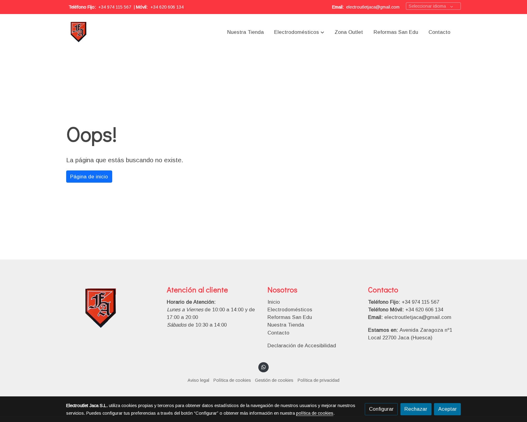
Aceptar (447, 409)
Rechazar (415, 409)
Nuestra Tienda (285, 325)
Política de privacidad (318, 380)
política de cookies (314, 413)
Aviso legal (198, 380)
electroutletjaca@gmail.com (373, 7)
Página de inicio (89, 177)
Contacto (278, 333)
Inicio (273, 302)
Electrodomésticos (289, 310)
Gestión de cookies (274, 380)
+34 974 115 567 (114, 7)
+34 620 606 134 (167, 7)
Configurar (381, 409)
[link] (79, 32)
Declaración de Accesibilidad (301, 346)
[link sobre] (112, 308)
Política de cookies (232, 380)
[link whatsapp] (263, 366)
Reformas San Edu (289, 317)
